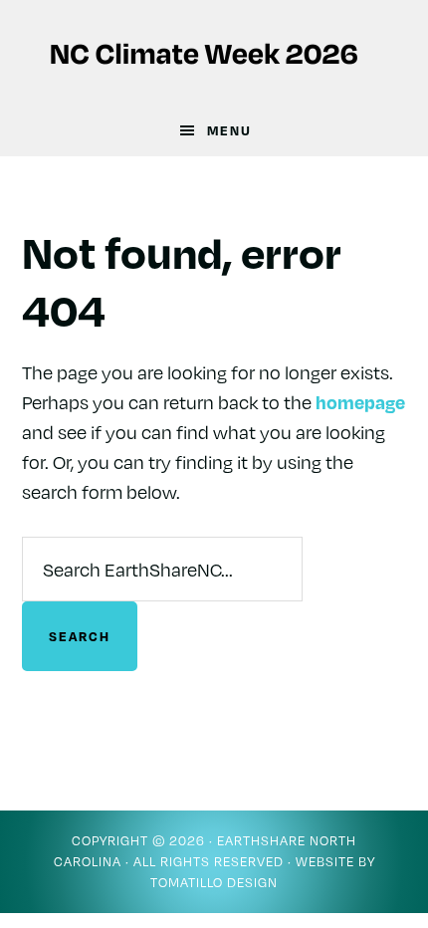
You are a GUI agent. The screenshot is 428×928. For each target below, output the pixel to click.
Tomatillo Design (214, 882)
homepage (360, 401)
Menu (229, 130)
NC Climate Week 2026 (214, 53)
